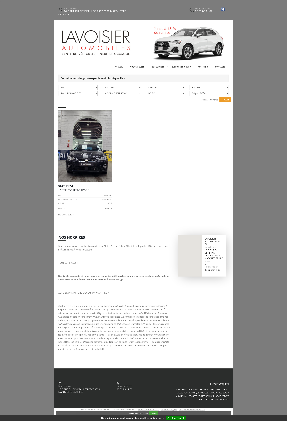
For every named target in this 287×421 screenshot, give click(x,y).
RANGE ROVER (205, 396)
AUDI (178, 389)
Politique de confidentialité (192, 409)
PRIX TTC (62, 208)
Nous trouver (70, 8)
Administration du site (148, 409)
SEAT (225, 396)
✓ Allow (153, 413)
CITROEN (192, 389)
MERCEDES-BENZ (220, 393)
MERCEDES (206, 393)
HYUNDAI (216, 389)
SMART (201, 399)
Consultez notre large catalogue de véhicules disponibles (93, 78)
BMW (184, 389)
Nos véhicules (137, 67)
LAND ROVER (184, 393)
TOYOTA (209, 399)
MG (177, 396)
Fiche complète (65, 215)
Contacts (220, 67)
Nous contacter (202, 8)
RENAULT (217, 396)
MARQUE (195, 393)
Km (59, 195)
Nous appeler (210, 266)
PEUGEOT (193, 396)
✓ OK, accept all (175, 418)
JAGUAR (225, 389)
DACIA (208, 389)
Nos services (157, 67)
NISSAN (183, 396)
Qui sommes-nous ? (181, 67)
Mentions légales (169, 409)
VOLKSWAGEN (221, 399)
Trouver (225, 99)
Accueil (119, 67)
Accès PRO (203, 67)
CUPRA (200, 389)
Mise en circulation (67, 199)
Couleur (62, 203)
